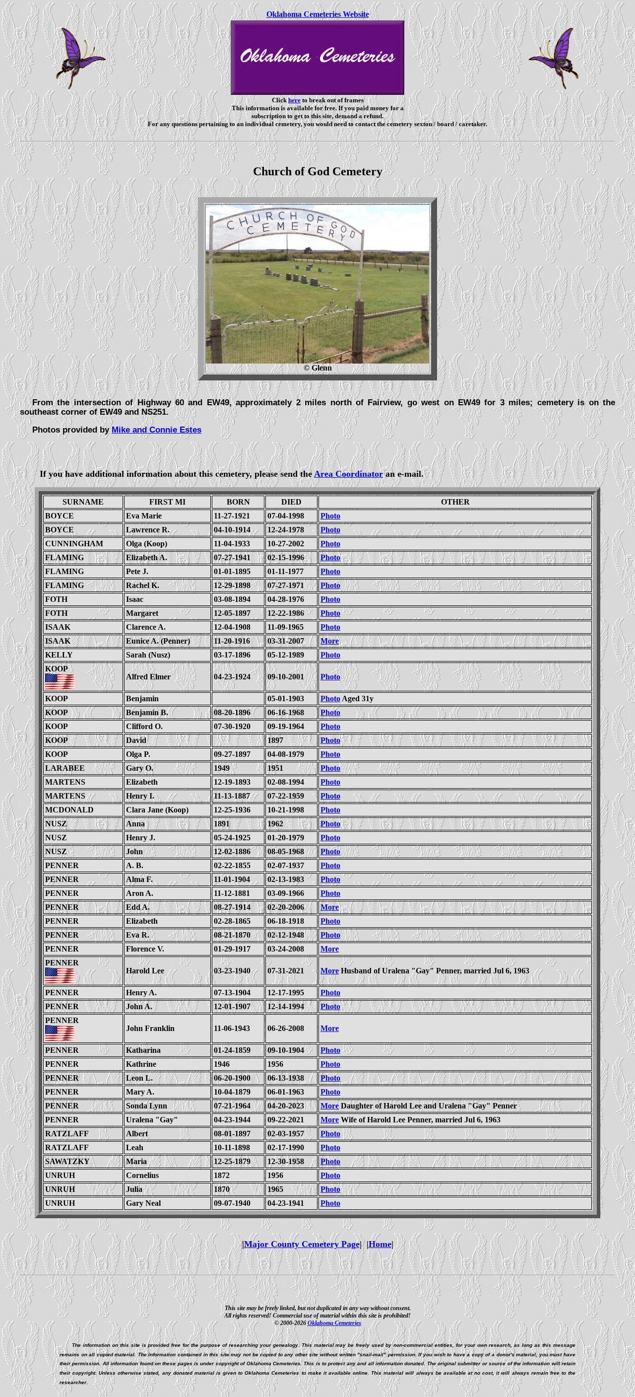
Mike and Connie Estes (156, 430)
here (294, 100)
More (329, 641)
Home (380, 1244)
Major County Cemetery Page (302, 1244)
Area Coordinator (348, 474)
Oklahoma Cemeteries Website (317, 14)
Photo (330, 516)
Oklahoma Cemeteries (334, 1323)
